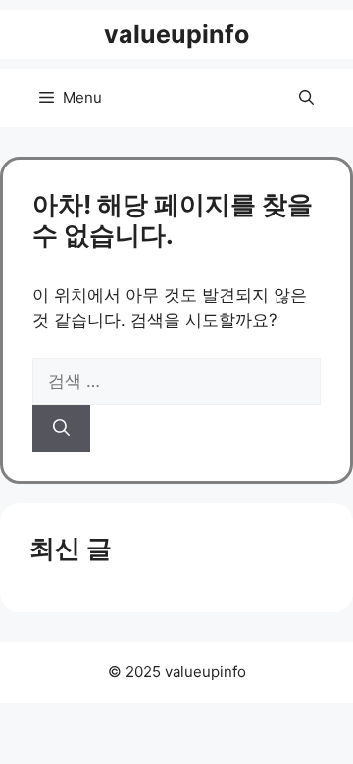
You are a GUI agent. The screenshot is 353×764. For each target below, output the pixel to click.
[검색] (61, 428)
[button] (306, 98)
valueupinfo (176, 34)
